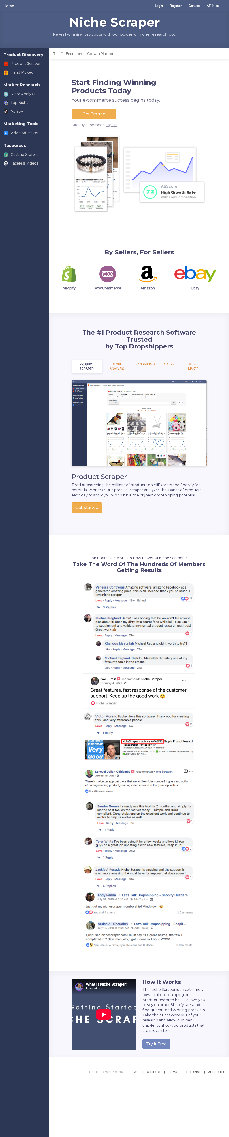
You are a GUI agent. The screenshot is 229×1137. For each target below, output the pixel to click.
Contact (194, 5)
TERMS (173, 1072)
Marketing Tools (21, 123)
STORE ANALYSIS (117, 367)
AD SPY (169, 364)
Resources (15, 145)
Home (8, 5)
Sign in (111, 125)
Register (176, 5)
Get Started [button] (94, 114)
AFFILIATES (216, 1072)
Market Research (22, 84)
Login (159, 5)
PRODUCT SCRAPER (87, 367)
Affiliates (213, 5)
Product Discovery (23, 54)
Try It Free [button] (156, 1044)
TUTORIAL (193, 1072)
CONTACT (153, 1072)
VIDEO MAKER (193, 367)
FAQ (136, 1072)
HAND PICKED (145, 364)
